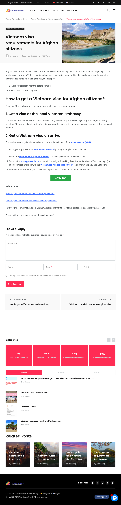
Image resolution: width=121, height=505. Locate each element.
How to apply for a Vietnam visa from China (74, 456)
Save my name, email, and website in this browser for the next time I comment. (38, 276)
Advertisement (26, 3)
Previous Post (20, 299)
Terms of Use (21, 494)
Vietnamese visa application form (56, 165)
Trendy (97, 372)
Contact (47, 3)
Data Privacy (33, 494)
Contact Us (71, 10)
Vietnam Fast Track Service (34, 392)
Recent (24, 372)
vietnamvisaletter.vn (44, 149)
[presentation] (108, 340)
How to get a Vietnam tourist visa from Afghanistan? (30, 193)
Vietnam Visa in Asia (15, 29)
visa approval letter (30, 161)
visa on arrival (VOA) (81, 142)
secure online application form (34, 156)
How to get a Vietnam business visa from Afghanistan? (31, 200)
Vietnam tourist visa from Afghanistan (90, 304)
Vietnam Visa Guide (39, 10)
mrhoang (26, 382)
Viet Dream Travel (26, 497)
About (37, 3)
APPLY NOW (60, 178)
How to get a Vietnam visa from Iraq (29, 304)
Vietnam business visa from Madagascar (41, 421)
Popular (60, 372)
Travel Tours (58, 10)
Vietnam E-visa (28, 406)
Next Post (103, 299)
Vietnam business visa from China (16, 456)
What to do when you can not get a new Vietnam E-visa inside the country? (57, 378)
